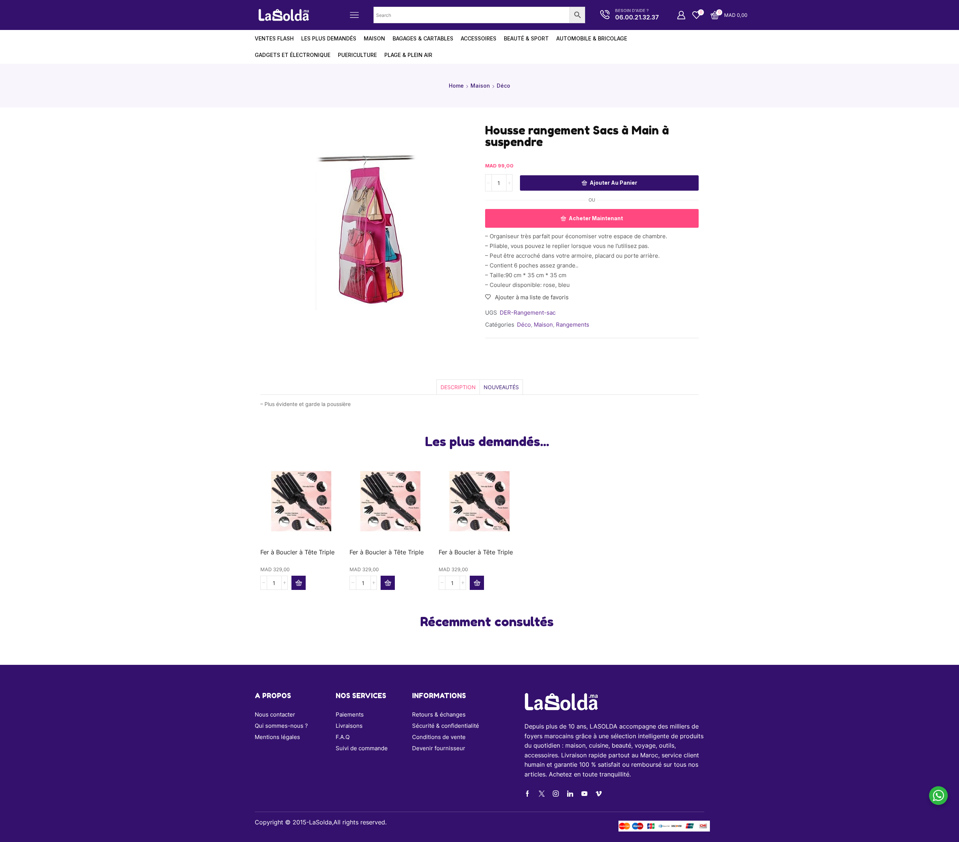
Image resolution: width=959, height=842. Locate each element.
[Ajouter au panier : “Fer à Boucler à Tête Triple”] (298, 583)
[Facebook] (527, 794)
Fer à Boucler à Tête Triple (297, 552)
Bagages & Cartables (423, 38)
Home (456, 85)
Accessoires (478, 38)
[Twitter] (542, 794)
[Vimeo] (599, 794)
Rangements (572, 324)
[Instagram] (556, 794)
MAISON (374, 38)
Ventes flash (274, 38)
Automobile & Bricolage (591, 38)
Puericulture (357, 55)
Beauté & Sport (526, 38)
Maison (480, 85)
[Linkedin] (570, 794)
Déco (503, 85)
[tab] (458, 387)
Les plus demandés (328, 38)
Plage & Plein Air (408, 55)
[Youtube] (584, 794)
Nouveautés (501, 387)
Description (458, 387)
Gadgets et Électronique (292, 55)
